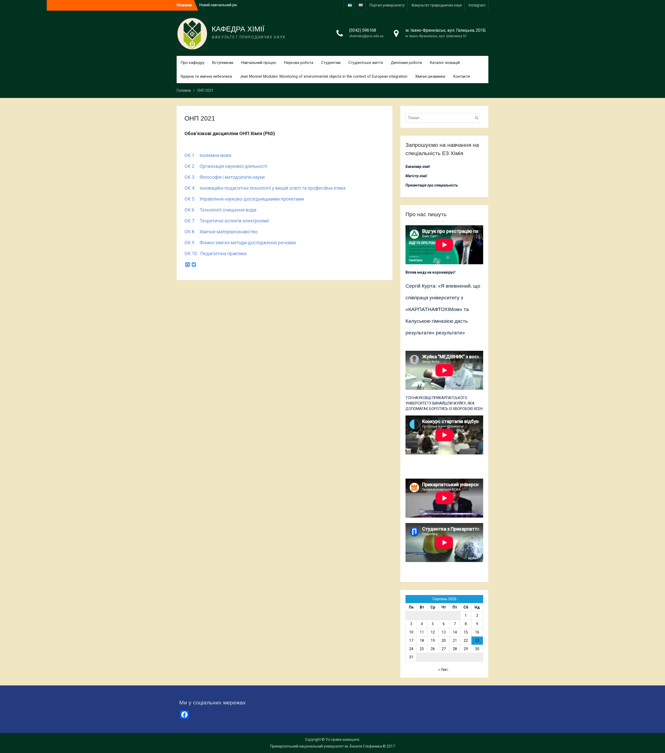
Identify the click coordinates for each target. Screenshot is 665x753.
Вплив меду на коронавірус (429, 272)
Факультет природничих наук (436, 5)
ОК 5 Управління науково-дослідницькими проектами (244, 199)
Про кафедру (192, 62)
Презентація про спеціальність (431, 185)
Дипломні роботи (406, 62)
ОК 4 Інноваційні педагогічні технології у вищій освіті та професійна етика (264, 188)
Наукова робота (298, 62)
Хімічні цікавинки (430, 76)
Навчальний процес (258, 62)
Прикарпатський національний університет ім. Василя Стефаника (326, 746)
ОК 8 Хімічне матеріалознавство (221, 231)
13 (444, 632)
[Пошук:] (443, 118)
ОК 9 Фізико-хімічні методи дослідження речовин (240, 242)
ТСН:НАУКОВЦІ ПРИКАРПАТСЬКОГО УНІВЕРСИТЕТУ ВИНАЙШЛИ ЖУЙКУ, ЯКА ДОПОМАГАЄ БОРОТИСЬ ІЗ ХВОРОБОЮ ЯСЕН (444, 403)
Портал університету (387, 5)
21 (455, 640)
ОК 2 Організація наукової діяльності (225, 166)
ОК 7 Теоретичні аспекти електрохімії (226, 220)
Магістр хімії (416, 176)
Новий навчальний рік (218, 4)
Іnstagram (477, 5)
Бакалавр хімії (417, 166)
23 (477, 640)
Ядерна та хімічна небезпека (206, 76)
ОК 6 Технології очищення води (220, 210)
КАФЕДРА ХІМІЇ (238, 29)
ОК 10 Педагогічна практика (215, 253)
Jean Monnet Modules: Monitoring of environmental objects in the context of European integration (323, 76)
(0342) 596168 (362, 30)
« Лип (443, 670)
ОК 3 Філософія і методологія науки (224, 177)
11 (422, 632)
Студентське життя (365, 62)
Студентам (331, 62)
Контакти (461, 76)
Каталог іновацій (445, 62)
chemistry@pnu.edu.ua (366, 36)
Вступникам (222, 62)
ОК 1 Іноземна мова (207, 155)
